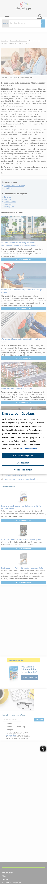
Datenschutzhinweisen (29, 448)
